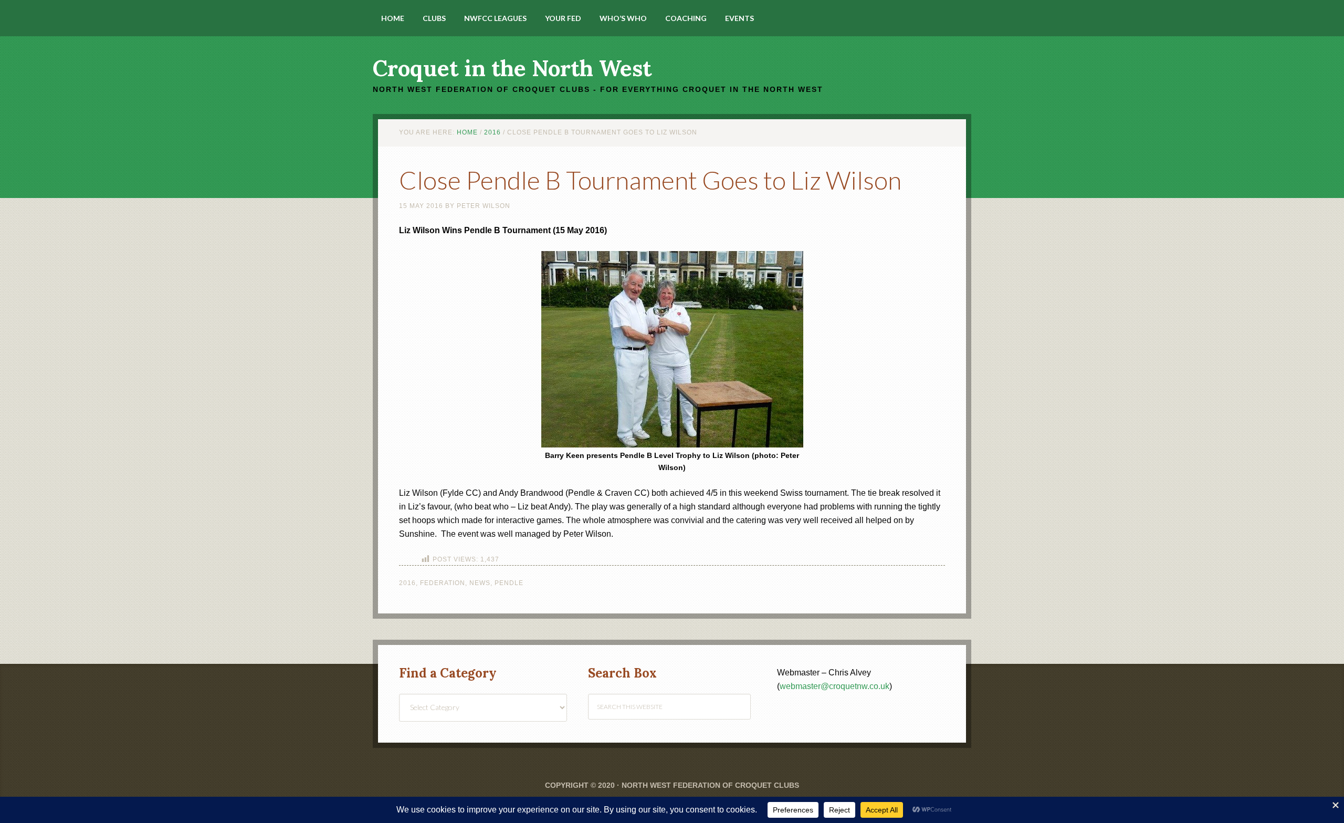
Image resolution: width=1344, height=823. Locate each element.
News (479, 583)
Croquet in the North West (512, 68)
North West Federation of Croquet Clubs (710, 785)
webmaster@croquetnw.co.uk (834, 686)
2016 (407, 583)
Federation (442, 583)
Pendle (509, 583)
